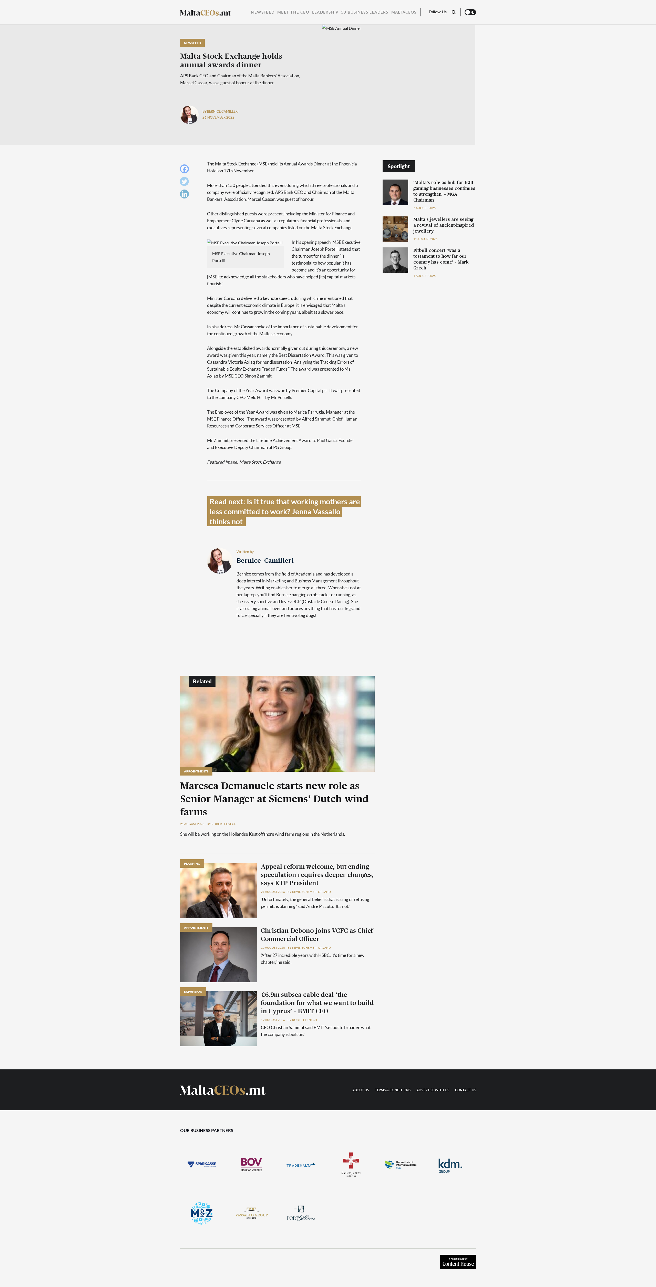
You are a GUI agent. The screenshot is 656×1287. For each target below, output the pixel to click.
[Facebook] (185, 170)
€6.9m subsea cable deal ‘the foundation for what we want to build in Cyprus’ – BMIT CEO (317, 1003)
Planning (192, 863)
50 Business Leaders (364, 12)
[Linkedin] (185, 195)
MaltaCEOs (404, 12)
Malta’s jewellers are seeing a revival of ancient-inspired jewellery (443, 225)
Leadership (325, 12)
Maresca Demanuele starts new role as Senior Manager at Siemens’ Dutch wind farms (274, 799)
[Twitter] (185, 183)
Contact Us (465, 1090)
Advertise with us (432, 1090)
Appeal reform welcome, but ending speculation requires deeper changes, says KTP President (317, 875)
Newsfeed (262, 12)
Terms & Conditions (393, 1090)
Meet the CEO (293, 12)
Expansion (193, 991)
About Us (360, 1090)
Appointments (196, 771)
